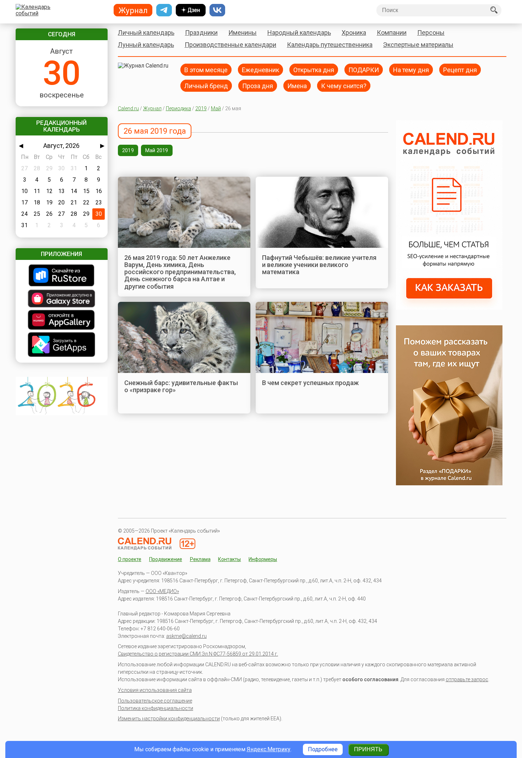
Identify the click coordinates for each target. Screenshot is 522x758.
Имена (297, 85)
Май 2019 (156, 150)
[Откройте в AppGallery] (62, 320)
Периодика (178, 108)
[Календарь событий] (60, 10)
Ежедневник (260, 69)
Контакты (229, 559)
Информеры (263, 559)
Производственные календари (230, 44)
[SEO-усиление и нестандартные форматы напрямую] (449, 307)
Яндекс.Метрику (268, 749)
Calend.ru (128, 108)
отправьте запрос (467, 679)
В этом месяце (206, 69)
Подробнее (323, 749)
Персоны (431, 32)
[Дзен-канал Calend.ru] (191, 10)
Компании (392, 32)
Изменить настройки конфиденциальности (169, 718)
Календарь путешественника (330, 44)
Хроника (354, 32)
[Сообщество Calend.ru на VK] (217, 10)
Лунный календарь (146, 44)
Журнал (152, 108)
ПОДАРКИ (363, 69)
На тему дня (411, 69)
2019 (201, 108)
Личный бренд (206, 85)
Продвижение (165, 559)
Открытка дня (313, 69)
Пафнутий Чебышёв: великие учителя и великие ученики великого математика (319, 265)
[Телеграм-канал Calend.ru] (164, 10)
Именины (242, 32)
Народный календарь (299, 32)
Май (216, 108)
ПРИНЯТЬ (368, 749)
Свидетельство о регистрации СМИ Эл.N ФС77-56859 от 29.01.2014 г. (198, 654)
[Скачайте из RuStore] (62, 276)
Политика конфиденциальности (155, 708)
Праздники (201, 32)
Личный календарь (146, 32)
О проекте (129, 559)
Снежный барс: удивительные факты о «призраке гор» (181, 386)
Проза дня (257, 85)
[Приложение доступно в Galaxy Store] (62, 299)
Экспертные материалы (418, 44)
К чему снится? (343, 85)
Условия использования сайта (155, 690)
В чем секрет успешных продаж (310, 382)
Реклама (200, 559)
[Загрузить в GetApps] (62, 345)
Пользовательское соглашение (155, 701)
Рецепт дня (460, 69)
